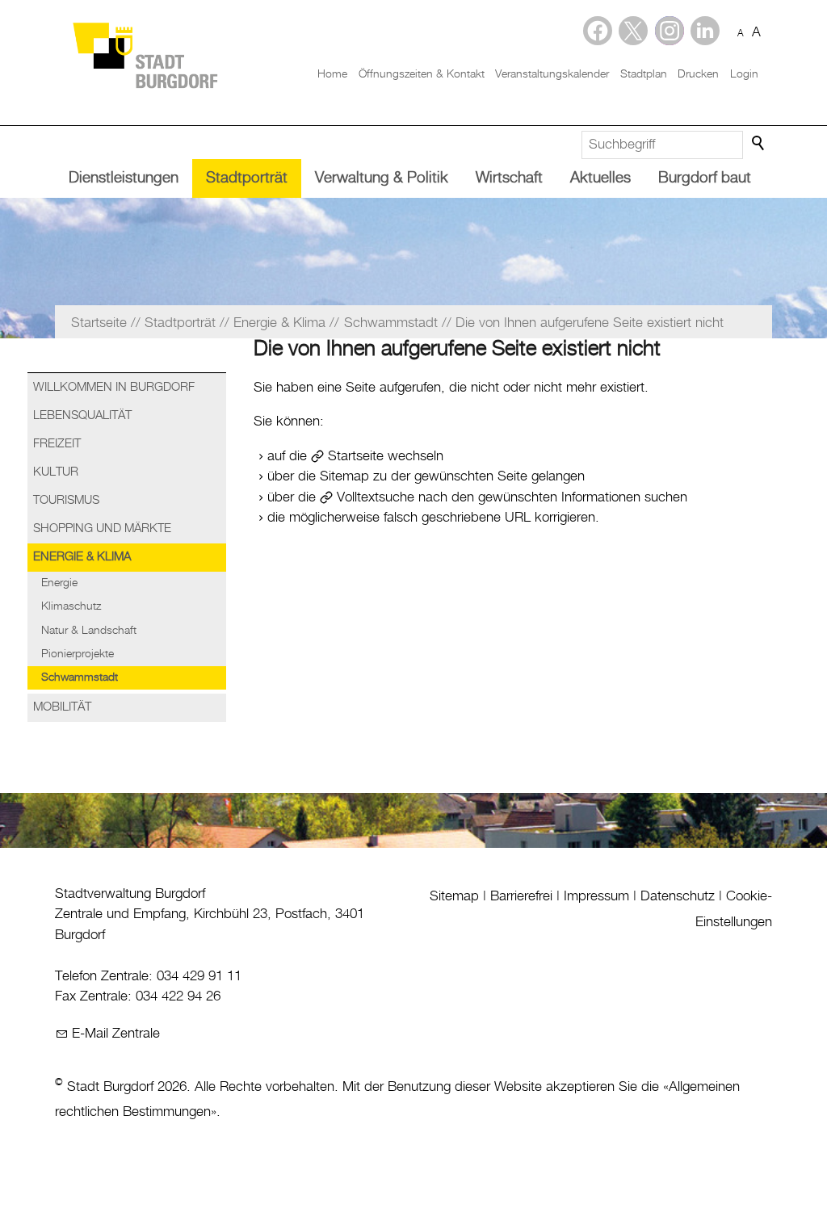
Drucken (698, 74)
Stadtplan (643, 74)
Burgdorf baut (704, 178)
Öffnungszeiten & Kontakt (422, 74)
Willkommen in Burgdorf (114, 387)
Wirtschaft (509, 178)
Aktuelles (600, 178)
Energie (59, 583)
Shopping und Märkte (102, 528)
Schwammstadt (79, 677)
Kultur (55, 472)
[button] (705, 30)
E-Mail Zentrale (116, 1033)
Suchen (759, 144)
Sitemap (454, 896)
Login (744, 74)
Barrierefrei (521, 896)
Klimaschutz (71, 606)
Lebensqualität (82, 415)
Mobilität (62, 707)
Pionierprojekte (77, 654)
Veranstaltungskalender (552, 74)
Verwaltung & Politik (381, 178)
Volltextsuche (375, 497)
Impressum (596, 896)
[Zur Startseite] (144, 54)
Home (332, 74)
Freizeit (57, 444)
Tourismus (66, 500)
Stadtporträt (247, 178)
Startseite (356, 456)
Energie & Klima (82, 557)
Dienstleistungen (123, 178)
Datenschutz (677, 896)
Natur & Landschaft (88, 630)
